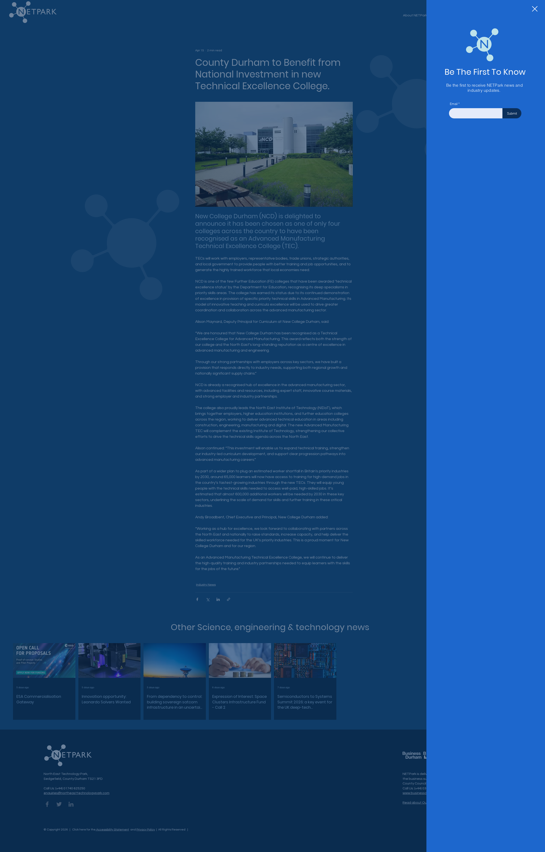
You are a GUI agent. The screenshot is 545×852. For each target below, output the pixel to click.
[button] (535, 9)
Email (454, 103)
